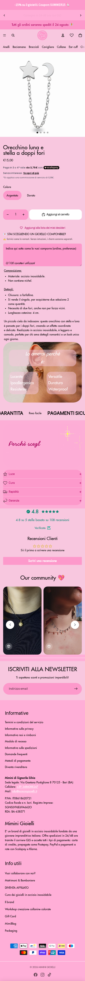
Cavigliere (48, 47)
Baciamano (19, 47)
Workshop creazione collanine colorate (28, 909)
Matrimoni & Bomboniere (20, 880)
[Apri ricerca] (13, 35)
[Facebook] (35, 974)
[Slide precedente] (4, 15)
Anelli (6, 47)
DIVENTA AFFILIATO (17, 887)
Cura (12, 483)
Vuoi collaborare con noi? (20, 873)
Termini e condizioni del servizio (24, 722)
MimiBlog (10, 923)
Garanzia (14, 501)
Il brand (9, 902)
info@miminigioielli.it (24, 791)
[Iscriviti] (76, 689)
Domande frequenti (16, 754)
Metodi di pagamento (18, 760)
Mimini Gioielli (47, 967)
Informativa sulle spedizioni (21, 747)
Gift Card (10, 916)
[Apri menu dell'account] (63, 35)
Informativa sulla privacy (19, 728)
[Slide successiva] (80, 15)
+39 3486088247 (27, 786)
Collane (61, 47)
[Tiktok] (49, 974)
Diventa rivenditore (16, 767)
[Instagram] (42, 974)
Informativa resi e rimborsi (20, 735)
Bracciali (34, 47)
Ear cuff (73, 47)
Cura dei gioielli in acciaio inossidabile (28, 894)
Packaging (11, 930)
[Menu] (4, 35)
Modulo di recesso (15, 741)
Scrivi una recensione (42, 560)
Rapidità (14, 492)
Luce (12, 474)
